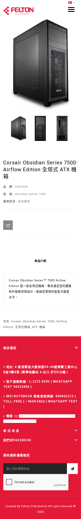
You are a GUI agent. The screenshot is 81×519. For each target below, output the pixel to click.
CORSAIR (21, 186)
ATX (35, 327)
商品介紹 (41, 260)
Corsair (16, 321)
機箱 (42, 327)
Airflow (61, 321)
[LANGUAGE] (72, 2)
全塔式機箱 (22, 327)
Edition (8, 327)
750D (51, 321)
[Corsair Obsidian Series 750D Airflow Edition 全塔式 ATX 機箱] (40, 64)
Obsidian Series (34, 321)
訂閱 (72, 468)
